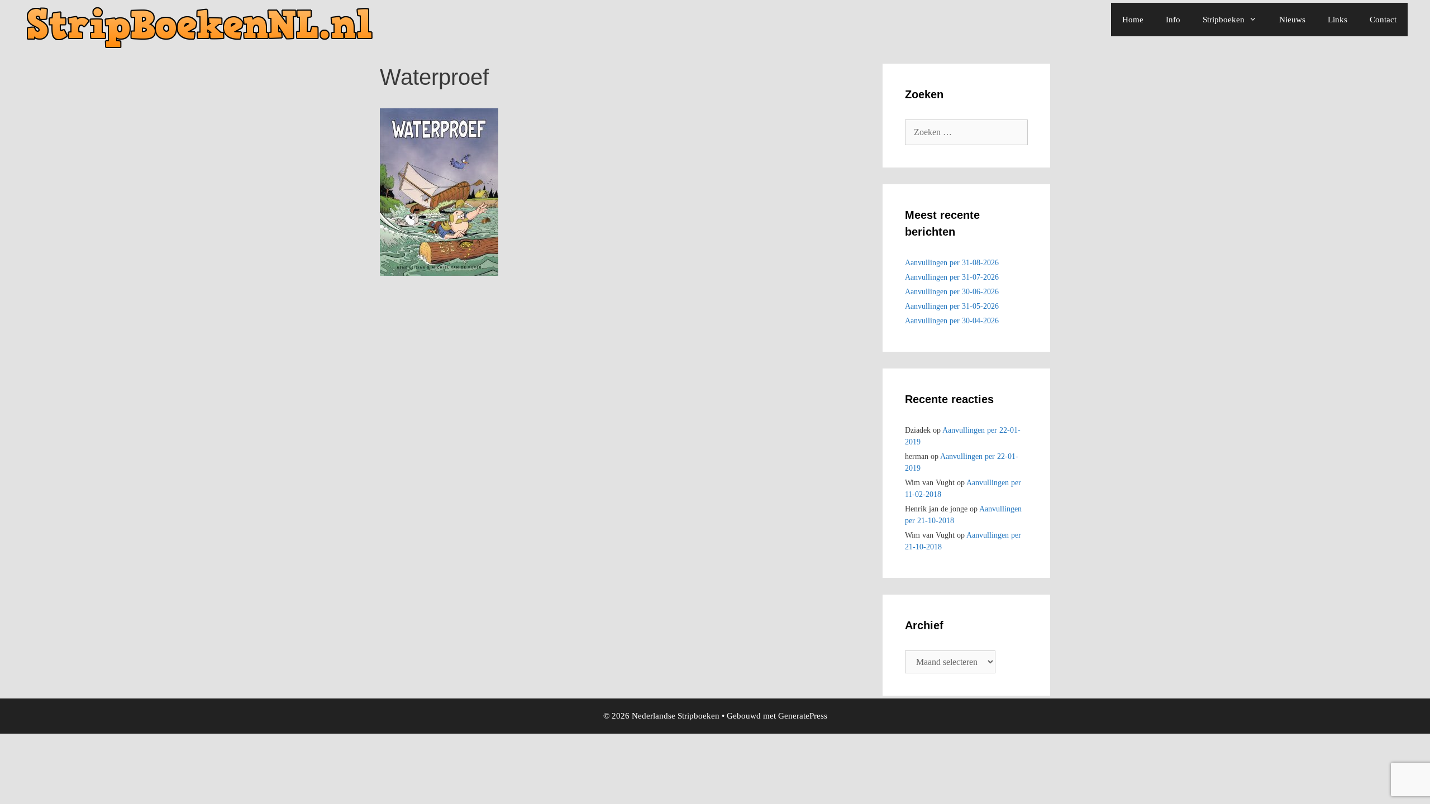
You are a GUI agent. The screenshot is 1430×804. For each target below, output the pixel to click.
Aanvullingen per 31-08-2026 (952, 263)
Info (1173, 19)
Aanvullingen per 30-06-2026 (952, 292)
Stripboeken (1224, 19)
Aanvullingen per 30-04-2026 (952, 321)
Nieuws (1292, 19)
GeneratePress (802, 715)
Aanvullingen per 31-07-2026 (952, 277)
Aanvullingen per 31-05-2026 (952, 306)
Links (1337, 19)
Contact (1383, 19)
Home (1132, 19)
